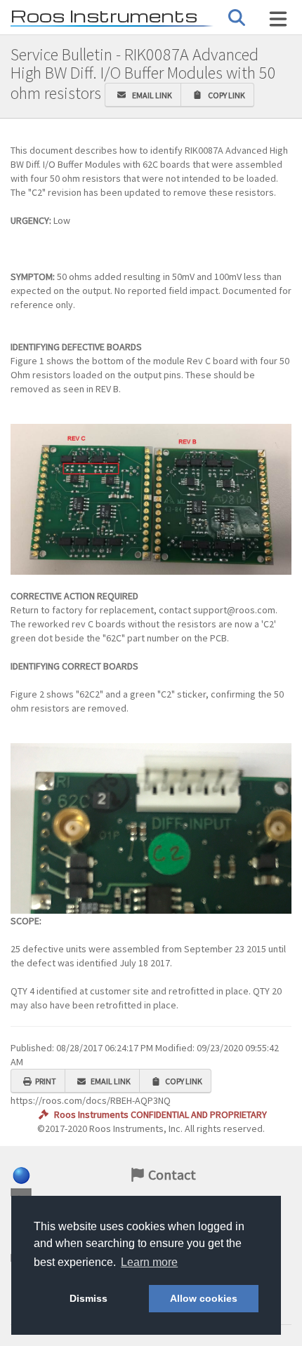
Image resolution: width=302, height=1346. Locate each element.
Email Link (150, 95)
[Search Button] (237, 18)
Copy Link (225, 95)
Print (45, 1081)
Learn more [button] (149, 1262)
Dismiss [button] (88, 1298)
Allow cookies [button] (203, 1298)
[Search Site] (278, 19)
